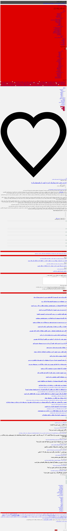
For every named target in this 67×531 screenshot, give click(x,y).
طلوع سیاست (15, 515)
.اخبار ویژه (59, 60)
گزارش (61, 504)
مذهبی (60, 55)
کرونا (58, 517)
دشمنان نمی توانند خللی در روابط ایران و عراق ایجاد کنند (53, 385)
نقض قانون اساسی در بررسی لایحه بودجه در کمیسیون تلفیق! (52, 314)
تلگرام (64, 107)
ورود (64, 110)
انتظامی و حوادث (58, 20)
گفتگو (62, 505)
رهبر (62, 503)
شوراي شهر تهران (22, 515)
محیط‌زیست (59, 25)
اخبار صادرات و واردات (57, 29)
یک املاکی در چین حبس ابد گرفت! (40, 82)
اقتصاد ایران (59, 33)
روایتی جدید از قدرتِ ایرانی (51, 82)
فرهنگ (62, 36)
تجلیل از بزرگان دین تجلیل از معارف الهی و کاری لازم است (52, 326)
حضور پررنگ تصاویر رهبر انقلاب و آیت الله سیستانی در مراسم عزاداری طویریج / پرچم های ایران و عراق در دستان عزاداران (36, 402)
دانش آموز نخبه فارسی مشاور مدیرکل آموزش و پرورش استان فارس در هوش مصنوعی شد (22, 83)
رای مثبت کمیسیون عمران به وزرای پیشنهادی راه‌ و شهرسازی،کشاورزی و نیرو (47, 360)
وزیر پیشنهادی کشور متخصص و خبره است (56, 377)
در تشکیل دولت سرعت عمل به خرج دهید (56, 347)
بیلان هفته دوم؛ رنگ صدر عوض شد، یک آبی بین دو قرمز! (24, 82)
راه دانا (61, 515)
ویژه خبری (61, 58)
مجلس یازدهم (57, 516)
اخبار (64, 11)
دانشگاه (59, 24)
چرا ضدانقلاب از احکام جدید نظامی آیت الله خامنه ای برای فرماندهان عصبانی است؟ (46, 389)
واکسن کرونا (13, 516)
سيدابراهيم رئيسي (43, 515)
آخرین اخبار (61, 497)
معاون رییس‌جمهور (38, 253)
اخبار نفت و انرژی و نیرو (57, 32)
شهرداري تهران (27, 515)
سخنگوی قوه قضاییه (51, 515)
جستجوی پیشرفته (62, 102)
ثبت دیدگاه (64, 290)
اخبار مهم (59, 59)
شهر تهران (32, 515)
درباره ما (59, 69)
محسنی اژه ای (52, 516)
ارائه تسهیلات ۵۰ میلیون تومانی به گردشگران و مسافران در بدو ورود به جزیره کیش (44, 84)
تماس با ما (59, 70)
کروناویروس (46, 517)
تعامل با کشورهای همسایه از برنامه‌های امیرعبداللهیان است (52, 381)
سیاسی (63, 38)
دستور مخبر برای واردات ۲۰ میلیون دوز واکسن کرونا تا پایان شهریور (50, 339)
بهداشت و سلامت (58, 21)
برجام (34, 513)
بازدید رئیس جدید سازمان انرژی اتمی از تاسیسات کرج (49, 183)
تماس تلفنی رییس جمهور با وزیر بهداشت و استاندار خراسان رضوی (50, 351)
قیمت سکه (59, 74)
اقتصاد (62, 26)
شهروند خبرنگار (62, 98)
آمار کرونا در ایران (58, 77)
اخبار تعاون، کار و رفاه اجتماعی (56, 19)
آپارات (64, 109)
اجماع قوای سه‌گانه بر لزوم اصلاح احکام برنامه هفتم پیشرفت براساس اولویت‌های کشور (15, 84)
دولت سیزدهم (4, 513)
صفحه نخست (62, 106)
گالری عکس (59, 68)
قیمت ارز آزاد (58, 73)
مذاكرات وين (39, 516)
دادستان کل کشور (13, 513)
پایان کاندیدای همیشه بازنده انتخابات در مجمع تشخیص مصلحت (51, 318)
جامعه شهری (58, 22)
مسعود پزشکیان (34, 516)
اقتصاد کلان (59, 34)
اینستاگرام (63, 108)
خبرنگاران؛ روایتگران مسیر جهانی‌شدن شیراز (51, 85)
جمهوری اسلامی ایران (23, 513)
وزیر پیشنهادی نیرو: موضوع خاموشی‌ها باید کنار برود (54, 301)
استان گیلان (59, 15)
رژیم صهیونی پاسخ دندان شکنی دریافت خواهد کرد (54, 415)
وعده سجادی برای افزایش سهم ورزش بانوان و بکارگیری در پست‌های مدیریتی (47, 364)
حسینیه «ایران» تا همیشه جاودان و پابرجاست (56, 406)
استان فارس (59, 13)
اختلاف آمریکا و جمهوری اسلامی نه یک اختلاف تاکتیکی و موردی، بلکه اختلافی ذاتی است (45, 393)
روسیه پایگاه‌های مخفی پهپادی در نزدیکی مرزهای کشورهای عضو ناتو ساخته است (29, 85)
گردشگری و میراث (58, 37)
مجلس (63, 41)
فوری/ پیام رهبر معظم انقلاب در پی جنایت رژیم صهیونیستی (52, 410)
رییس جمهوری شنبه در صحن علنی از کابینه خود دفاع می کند (52, 372)
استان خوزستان (58, 16)
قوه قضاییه (63, 40)
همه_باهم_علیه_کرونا (19, 516)
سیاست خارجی (62, 42)
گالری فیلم (59, 67)
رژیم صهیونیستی (58, 515)
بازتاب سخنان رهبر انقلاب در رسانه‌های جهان (56, 398)
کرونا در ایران (54, 517)
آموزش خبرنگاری (60, 495)
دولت (64, 39)
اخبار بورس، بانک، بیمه (57, 27)
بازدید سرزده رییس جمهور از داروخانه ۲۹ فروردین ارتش (53, 310)
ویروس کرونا (61, 517)
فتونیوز (63, 99)
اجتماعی (59, 51)
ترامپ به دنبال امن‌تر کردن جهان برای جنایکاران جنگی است (52, 266)
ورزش (62, 35)
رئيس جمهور (65, 515)
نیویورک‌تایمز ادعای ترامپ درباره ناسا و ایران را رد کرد (53, 335)
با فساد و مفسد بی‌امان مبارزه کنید (58, 356)
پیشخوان (59, 62)
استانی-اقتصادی (51, 513)
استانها (62, 12)
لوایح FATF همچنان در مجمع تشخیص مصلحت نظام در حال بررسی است (49, 305)
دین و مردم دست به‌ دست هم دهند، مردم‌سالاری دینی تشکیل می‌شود (50, 322)
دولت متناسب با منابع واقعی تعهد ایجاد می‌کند (7, 85)
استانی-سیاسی (46, 513)
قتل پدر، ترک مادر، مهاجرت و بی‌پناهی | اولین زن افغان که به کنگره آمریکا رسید (26, 81)
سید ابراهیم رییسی (36, 515)
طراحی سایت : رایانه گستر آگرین (61, 521)
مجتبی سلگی (58, 218)
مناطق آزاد (63, 44)
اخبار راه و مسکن (58, 28)
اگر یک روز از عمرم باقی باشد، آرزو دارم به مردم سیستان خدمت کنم (50, 343)
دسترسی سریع (60, 65)
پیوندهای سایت (58, 71)
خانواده (59, 23)
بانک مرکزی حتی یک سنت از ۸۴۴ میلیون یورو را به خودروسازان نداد (50, 297)
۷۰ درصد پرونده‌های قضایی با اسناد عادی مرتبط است (47, 83)
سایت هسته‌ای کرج (53, 253)
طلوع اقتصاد (61, 192)
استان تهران (59, 14)
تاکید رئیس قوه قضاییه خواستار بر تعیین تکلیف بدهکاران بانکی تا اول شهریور (48, 330)
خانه (64, 10)
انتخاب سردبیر (58, 61)
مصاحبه (59, 64)
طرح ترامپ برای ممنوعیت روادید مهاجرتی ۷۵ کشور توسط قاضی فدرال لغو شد (53, 81)
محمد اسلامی (43, 253)
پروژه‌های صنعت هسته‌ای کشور (61, 253)
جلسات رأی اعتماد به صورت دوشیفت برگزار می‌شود (54, 368)
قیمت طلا (61, 508)
